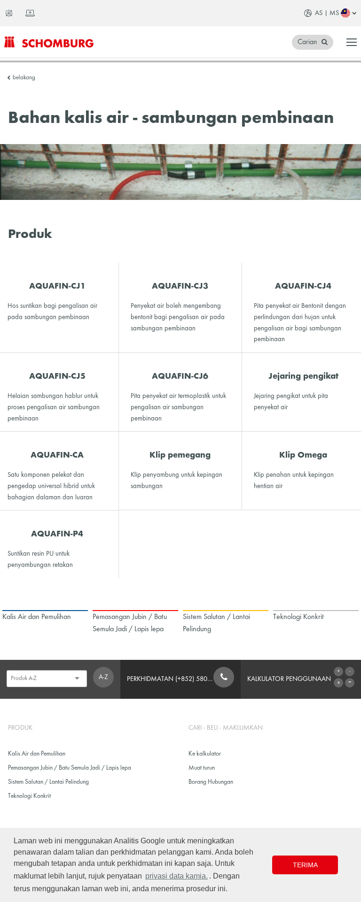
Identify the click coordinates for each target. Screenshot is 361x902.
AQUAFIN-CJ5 (57, 377)
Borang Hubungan (210, 782)
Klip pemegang (180, 455)
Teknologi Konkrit (29, 796)
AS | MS (327, 13)
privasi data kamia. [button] (176, 876)
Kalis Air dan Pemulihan (36, 754)
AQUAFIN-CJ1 (57, 286)
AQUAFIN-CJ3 (180, 286)
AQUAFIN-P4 (57, 534)
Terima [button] (305, 865)
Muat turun (201, 768)
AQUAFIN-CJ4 (303, 286)
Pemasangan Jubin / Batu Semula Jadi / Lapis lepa (69, 768)
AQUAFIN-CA (57, 455)
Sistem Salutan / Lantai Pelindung (48, 782)
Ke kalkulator (204, 754)
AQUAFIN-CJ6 (180, 377)
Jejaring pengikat (303, 377)
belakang (24, 78)
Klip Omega (303, 455)
